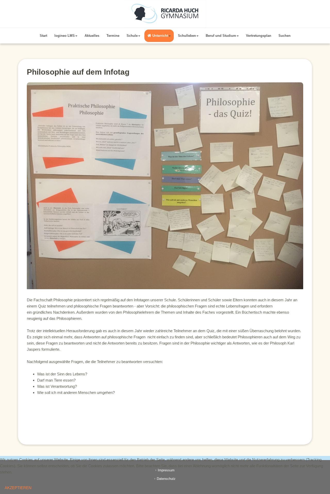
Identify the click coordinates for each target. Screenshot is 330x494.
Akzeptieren (18, 488)
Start (43, 36)
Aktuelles (92, 36)
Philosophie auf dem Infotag (78, 72)
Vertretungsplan (258, 36)
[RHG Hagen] (165, 14)
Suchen (284, 36)
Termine (112, 36)
